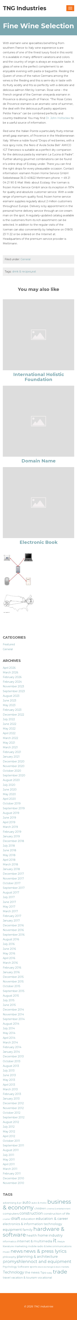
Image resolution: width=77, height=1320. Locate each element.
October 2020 (12, 770)
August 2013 (11, 1066)
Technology (13, 1272)
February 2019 (12, 831)
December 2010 (13, 1178)
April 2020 (9, 799)
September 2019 (14, 808)
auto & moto (39, 1202)
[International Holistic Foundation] (38, 334)
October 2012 (11, 1112)
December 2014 (13, 1009)
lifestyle (61, 1241)
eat (34, 271)
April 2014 (9, 1038)
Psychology (10, 1266)
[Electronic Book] (38, 502)
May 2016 (9, 953)
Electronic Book (39, 542)
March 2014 (10, 1042)
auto (26, 1202)
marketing (21, 1246)
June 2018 (9, 850)
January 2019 (11, 836)
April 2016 (9, 958)
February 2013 (12, 1094)
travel (6, 1277)
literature (8, 1246)
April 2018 (9, 859)
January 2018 (11, 869)
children (40, 1208)
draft (15, 1218)
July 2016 (9, 944)
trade (60, 1271)
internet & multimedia (34, 1241)
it (54, 1240)
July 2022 (9, 719)
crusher (6, 1219)
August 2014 (11, 1023)
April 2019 (9, 822)
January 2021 (11, 756)
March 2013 (10, 1089)
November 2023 (13, 686)
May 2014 (9, 1033)
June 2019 (9, 817)
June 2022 (9, 724)
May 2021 (9, 742)
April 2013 (9, 1084)
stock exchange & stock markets (53, 1267)
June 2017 (9, 902)
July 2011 (8, 1155)
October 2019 (12, 803)
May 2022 (9, 728)
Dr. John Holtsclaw (58, 118)
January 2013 (11, 1098)
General (25, 259)
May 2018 (9, 855)
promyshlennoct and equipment (37, 1261)
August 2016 (11, 939)
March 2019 (10, 827)
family (28, 1230)
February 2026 (12, 677)
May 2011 (9, 1159)
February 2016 (12, 967)
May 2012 (9, 1131)
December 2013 (13, 1056)
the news (32, 1272)
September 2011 (13, 1145)
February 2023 (12, 709)
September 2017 (14, 888)
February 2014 (12, 1047)
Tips (43, 1272)
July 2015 (8, 1000)
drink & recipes (21, 271)
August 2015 (11, 995)
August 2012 (11, 1122)
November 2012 (13, 1108)
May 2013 (9, 1080)
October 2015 (11, 986)
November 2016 (13, 930)
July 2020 (9, 785)
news (17, 1251)
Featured (9, 644)
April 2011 (9, 1164)
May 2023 (9, 705)
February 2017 (12, 916)
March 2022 (10, 738)
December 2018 (13, 841)
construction (31, 1213)
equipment (12, 1229)
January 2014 (11, 1051)
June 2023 (9, 700)
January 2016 (11, 972)
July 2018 (9, 845)
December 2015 (13, 977)
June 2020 (10, 789)
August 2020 (11, 780)
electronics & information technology (32, 1224)
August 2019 (11, 813)
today (49, 1273)
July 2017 (9, 897)
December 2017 (13, 873)
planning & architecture (37, 1256)
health (32, 1235)
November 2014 (13, 1014)
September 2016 (13, 934)
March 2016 (10, 962)
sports (33, 1266)
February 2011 (12, 1173)
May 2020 (9, 794)
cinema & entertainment (58, 1209)
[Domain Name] (38, 421)
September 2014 (14, 1019)
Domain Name (38, 461)
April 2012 (9, 1136)
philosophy (9, 1256)
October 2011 (11, 1141)
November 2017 (13, 878)
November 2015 (13, 981)
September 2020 (14, 775)
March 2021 (10, 747)
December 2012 (13, 1103)
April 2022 (9, 733)
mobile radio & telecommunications (49, 1246)
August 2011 (11, 1150)
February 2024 (12, 681)
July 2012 (9, 1126)
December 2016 (13, 925)
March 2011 (10, 1169)
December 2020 (13, 761)
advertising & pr (12, 1202)
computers (11, 1213)
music (6, 1251)
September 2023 (14, 691)
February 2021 (12, 752)
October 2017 (12, 883)
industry (56, 1235)
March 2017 (10, 911)
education (28, 1219)
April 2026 (9, 667)
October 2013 (11, 1061)
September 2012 (13, 1117)
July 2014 (9, 1028)
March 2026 (10, 672)
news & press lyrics (45, 1251)
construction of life (57, 1213)
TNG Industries (24, 8)
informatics (9, 1241)
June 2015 (9, 1005)
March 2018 (10, 864)
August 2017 (11, 892)
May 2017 (9, 906)
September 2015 (13, 991)
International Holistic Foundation (38, 377)
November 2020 (13, 766)
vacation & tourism (24, 1277)
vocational (45, 1277)
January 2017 (11, 920)
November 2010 (13, 1183)
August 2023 (11, 696)
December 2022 (13, 714)
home (43, 1235)
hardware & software (33, 1232)
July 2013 (9, 1070)
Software (23, 1266)
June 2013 (9, 1075)
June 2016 (9, 949)
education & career (52, 1218)
